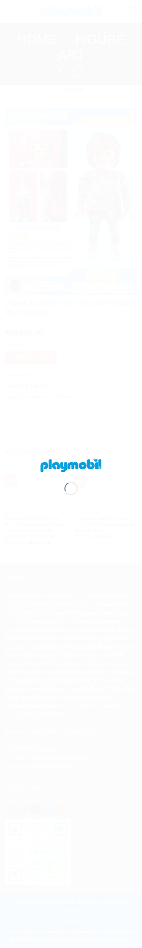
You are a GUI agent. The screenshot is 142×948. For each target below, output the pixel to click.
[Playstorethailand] (71, 465)
